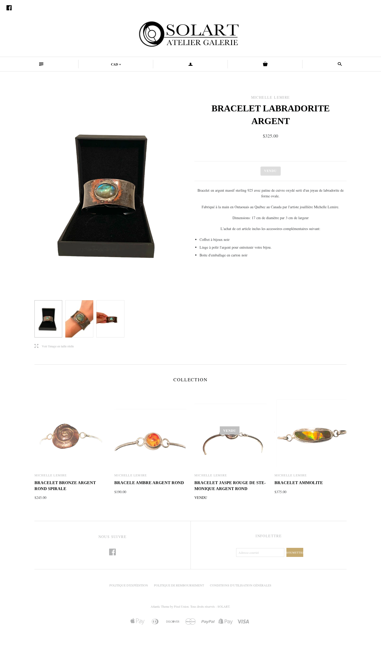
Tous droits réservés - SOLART (209, 606)
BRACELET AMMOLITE (298, 482)
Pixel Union (181, 606)
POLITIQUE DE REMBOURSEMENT (179, 585)
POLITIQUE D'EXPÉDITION (128, 585)
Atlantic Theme (160, 606)
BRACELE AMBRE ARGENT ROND (149, 482)
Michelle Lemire (50, 475)
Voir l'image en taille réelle (54, 346)
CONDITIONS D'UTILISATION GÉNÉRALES (240, 585)
